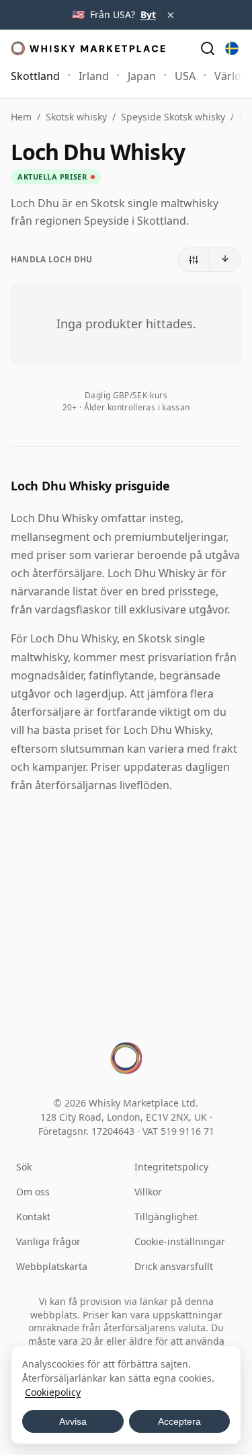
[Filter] (194, 259)
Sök (24, 1166)
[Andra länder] (231, 48)
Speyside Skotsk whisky (173, 116)
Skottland (35, 76)
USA (185, 76)
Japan (142, 76)
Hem (21, 116)
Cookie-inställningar (179, 1241)
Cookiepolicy (53, 1392)
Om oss (33, 1191)
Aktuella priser (52, 177)
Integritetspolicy (171, 1166)
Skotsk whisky (76, 116)
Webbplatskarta (51, 1266)
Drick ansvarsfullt (173, 1266)
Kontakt (33, 1216)
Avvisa (73, 1421)
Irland (94, 76)
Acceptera (179, 1421)
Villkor (148, 1191)
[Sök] (207, 48)
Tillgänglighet (166, 1216)
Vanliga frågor (48, 1241)
